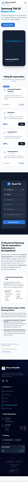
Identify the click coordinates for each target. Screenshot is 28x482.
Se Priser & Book (8, 25)
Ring (22, 104)
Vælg (21, 124)
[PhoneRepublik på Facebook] (3, 381)
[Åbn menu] (25, 2)
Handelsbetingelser (10, 461)
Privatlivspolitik (19, 461)
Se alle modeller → (6, 351)
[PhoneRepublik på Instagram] (6, 381)
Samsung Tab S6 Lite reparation (9, 349)
